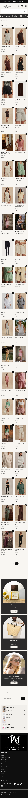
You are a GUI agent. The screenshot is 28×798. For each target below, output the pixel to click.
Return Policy (4, 771)
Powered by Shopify (6, 794)
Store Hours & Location (6, 757)
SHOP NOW (14, 611)
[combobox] (14, 11)
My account (3, 776)
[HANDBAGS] (14, 628)
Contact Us (3, 769)
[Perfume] (14, 592)
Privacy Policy (4, 759)
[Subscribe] (23, 698)
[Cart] (22, 6)
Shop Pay (3, 763)
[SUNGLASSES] (14, 663)
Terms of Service (4, 761)
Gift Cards (3, 773)
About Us (3, 755)
